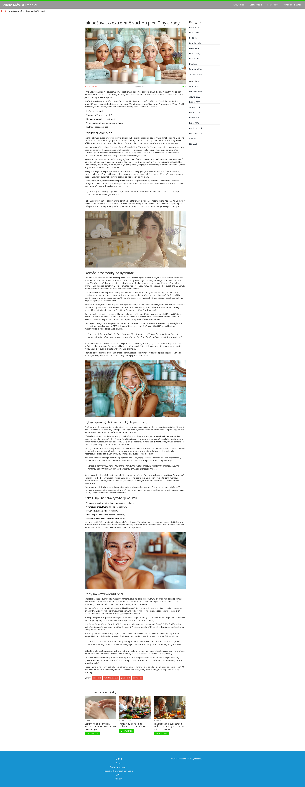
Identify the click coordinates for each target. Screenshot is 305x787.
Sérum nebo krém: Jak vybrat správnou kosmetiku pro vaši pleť (100, 726)
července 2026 (195, 91)
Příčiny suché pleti (94, 111)
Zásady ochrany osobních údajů (118, 771)
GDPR (118, 775)
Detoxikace (194, 48)
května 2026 (194, 102)
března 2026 (194, 112)
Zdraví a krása (195, 74)
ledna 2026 (194, 123)
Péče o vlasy (194, 53)
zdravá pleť (137, 678)
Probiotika (194, 27)
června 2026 (194, 97)
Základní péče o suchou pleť (98, 115)
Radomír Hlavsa (91, 87)
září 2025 (193, 144)
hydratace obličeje (111, 678)
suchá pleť (97, 678)
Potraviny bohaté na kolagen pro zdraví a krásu (134, 725)
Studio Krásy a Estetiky (19, 4)
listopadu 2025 (195, 133)
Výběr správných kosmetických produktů (104, 123)
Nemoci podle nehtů (292, 4)
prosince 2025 (195, 128)
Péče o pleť (194, 32)
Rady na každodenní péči (97, 127)
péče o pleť (125, 678)
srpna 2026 (194, 86)
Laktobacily (272, 4)
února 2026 (194, 117)
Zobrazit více (92, 733)
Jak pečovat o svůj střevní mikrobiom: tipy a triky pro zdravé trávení (169, 726)
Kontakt (118, 778)
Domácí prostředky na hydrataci (100, 119)
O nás (118, 763)
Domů (3, 11)
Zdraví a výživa (195, 69)
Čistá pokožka (255, 4)
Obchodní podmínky (118, 767)
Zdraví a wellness (196, 43)
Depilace (193, 64)
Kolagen (193, 37)
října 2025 (193, 138)
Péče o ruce (194, 58)
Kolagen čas (238, 4)
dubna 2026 (194, 107)
